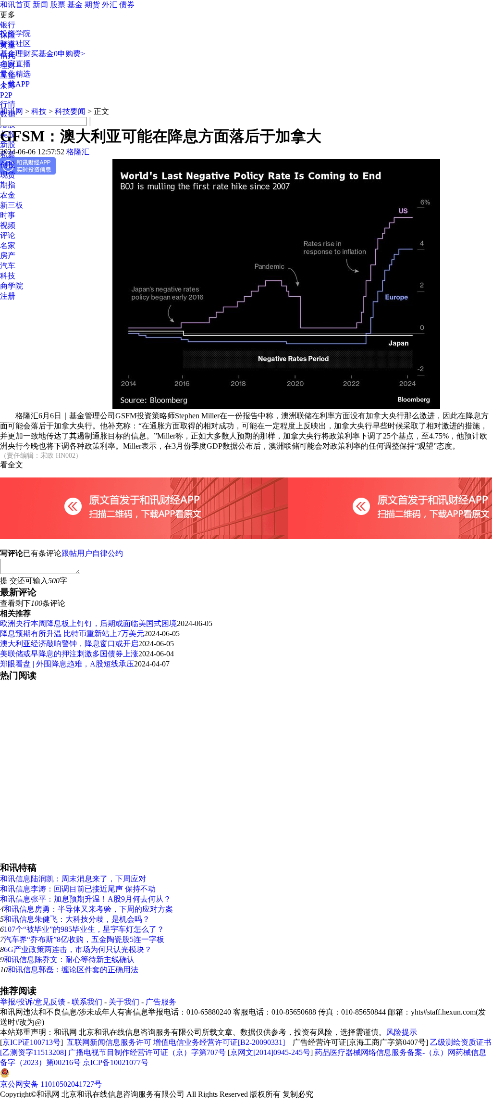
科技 (7, 276)
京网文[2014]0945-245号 (270, 1052)
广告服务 (161, 1002)
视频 (7, 225)
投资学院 (15, 33)
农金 (7, 195)
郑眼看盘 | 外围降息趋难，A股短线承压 (67, 664)
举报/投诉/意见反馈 (32, 1002)
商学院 (11, 286)
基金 (75, 4)
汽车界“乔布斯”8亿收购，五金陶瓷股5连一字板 (84, 939)
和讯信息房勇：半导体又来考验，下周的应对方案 (88, 909)
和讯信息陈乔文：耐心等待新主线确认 (69, 959)
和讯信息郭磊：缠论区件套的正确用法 (73, 970)
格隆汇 (77, 152)
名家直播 (15, 64)
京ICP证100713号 (31, 1042)
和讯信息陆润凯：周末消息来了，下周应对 (73, 879)
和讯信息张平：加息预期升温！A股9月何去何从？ (85, 899)
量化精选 (15, 74)
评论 (7, 235)
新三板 (11, 205)
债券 (127, 4)
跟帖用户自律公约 (92, 553)
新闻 (40, 4)
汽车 (7, 266)
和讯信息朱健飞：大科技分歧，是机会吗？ (77, 919)
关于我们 (124, 1002)
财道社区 (15, 43)
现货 (7, 175)
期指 (7, 185)
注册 (7, 296)
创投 (7, 165)
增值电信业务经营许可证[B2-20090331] (219, 1042)
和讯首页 (15, 4)
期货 (92, 4)
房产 (7, 255)
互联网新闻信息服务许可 (109, 1042)
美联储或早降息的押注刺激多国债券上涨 (69, 654)
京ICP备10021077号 (115, 1062)
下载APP (15, 84)
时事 (7, 215)
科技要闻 (70, 111)
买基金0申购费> (58, 54)
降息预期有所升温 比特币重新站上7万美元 (72, 633)
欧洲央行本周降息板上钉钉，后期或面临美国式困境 (88, 623)
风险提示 (401, 1032)
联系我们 (87, 1002)
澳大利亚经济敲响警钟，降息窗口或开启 (69, 644)
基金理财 (15, 54)
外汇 (109, 4)
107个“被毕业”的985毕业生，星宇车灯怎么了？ (84, 929)
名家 (7, 245)
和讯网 (11, 111)
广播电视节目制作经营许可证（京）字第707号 (147, 1052)
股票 (57, 4)
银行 (7, 25)
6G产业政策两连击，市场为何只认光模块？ (78, 949)
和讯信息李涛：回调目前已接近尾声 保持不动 (78, 889)
